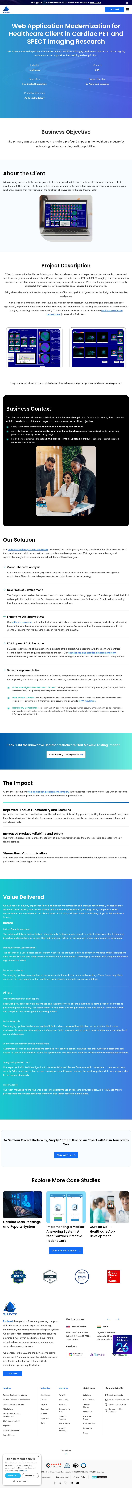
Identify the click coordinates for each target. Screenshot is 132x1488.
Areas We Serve (87, 1417)
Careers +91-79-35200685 (115, 1410)
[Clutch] (54, 1465)
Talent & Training (62, 1417)
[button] (22, 1481)
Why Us (62, 1395)
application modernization (91, 1026)
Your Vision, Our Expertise (64, 754)
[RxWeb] (97, 1354)
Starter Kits (87, 1411)
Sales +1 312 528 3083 (117, 1404)
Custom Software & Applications (16, 1399)
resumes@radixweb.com (119, 1399)
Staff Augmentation (11, 1421)
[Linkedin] (66, 1483)
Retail (43, 1423)
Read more (23, 1470)
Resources (87, 1428)
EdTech (44, 1404)
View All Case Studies (64, 1250)
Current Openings (63, 1429)
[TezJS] (119, 1354)
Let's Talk (114, 9)
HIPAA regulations (87, 700)
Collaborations (89, 1423)
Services (7, 1388)
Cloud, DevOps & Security (13, 1404)
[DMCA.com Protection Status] (99, 1477)
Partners (62, 1404)
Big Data (7, 1425)
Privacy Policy (80, 1477)
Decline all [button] (30, 1475)
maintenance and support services (51, 1003)
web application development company (48, 791)
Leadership (64, 1399)
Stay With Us (64, 1155)
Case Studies (88, 1399)
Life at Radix (64, 1423)
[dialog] (22, 1469)
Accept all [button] (13, 1475)
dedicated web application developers (28, 549)
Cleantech (45, 1409)
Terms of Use (62, 1477)
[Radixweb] (10, 1308)
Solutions (87, 1395)
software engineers (22, 622)
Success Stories (86, 1405)
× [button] (38, 1457)
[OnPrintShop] (75, 1354)
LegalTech (45, 1418)
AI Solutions (8, 1409)
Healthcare (45, 1395)
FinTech (44, 1399)
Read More (95, 2)
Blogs (85, 1433)
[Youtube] (78, 1483)
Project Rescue (9, 1435)
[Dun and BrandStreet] (67, 1465)
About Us (63, 1388)
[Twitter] (72, 1483)
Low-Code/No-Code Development (11, 1414)
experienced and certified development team (92, 652)
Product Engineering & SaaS (15, 1395)
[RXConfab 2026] (122, 1344)
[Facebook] (54, 1483)
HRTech (44, 1413)
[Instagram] (60, 1483)
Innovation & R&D (64, 1410)
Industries (45, 1388)
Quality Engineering (11, 1430)
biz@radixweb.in (116, 1395)
